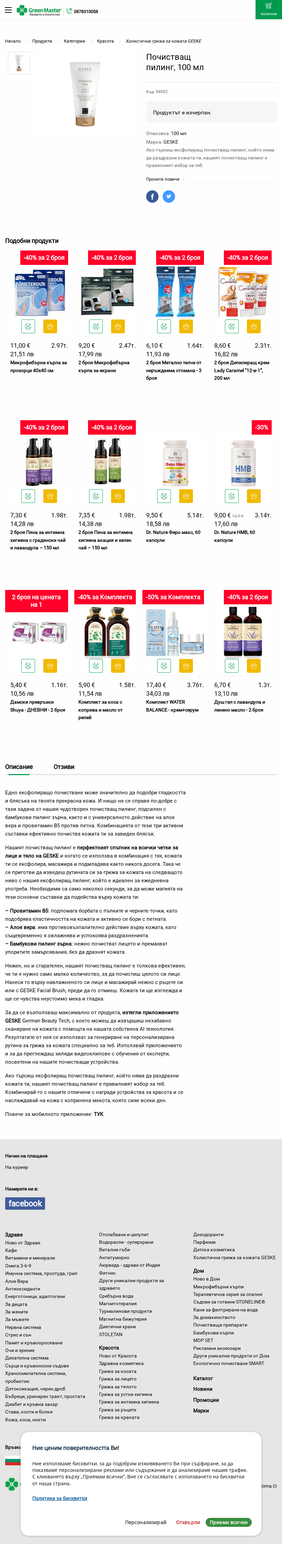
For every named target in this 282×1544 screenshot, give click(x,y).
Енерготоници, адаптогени (35, 1296)
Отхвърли (188, 1522)
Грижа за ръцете (117, 1409)
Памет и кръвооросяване (34, 1342)
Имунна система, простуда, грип (41, 1273)
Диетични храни (117, 1326)
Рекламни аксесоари (217, 1348)
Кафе (11, 1250)
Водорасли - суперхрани (126, 1242)
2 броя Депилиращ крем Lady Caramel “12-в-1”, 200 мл (241, 370)
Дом (198, 1271)
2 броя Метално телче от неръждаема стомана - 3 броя (174, 370)
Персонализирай (145, 1522)
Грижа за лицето (118, 1378)
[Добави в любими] (28, 326)
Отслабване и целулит (124, 1234)
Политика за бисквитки (59, 1498)
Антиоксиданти (22, 1288)
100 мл (178, 133)
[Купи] (50, 326)
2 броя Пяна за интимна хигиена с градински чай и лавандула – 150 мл (38, 539)
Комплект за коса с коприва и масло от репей (100, 709)
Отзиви (64, 766)
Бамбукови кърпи (213, 1332)
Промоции (206, 1400)
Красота (109, 1348)
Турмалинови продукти (125, 1311)
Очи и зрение (19, 1350)
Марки (201, 1411)
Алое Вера (16, 1281)
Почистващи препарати (220, 1325)
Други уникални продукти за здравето (131, 1284)
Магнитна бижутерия (123, 1319)
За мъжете (17, 1319)
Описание (19, 766)
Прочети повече (163, 179)
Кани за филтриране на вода (225, 1309)
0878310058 (86, 11)
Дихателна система (27, 1358)
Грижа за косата (118, 1371)
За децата (16, 1304)
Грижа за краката (119, 1417)
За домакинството (214, 1317)
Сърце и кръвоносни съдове (37, 1365)
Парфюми (204, 1242)
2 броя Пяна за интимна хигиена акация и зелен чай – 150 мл (105, 539)
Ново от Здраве (22, 1242)
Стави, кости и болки (29, 1411)
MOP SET (203, 1340)
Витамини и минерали (30, 1258)
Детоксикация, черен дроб (35, 1388)
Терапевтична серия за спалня (227, 1294)
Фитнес (107, 1273)
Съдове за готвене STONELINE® (229, 1302)
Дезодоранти (208, 1234)
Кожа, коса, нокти (25, 1419)
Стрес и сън (18, 1335)
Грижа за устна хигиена (125, 1394)
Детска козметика (214, 1249)
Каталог (203, 1378)
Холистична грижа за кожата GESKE (234, 1257)
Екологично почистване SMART (228, 1363)
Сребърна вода (116, 1296)
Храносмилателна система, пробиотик (35, 1377)
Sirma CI (268, 1486)
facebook (25, 1203)
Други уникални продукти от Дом (231, 1355)
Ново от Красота (118, 1355)
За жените (16, 1311)
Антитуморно (114, 1257)
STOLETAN (110, 1334)
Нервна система (23, 1327)
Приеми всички (229, 1522)
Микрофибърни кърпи (218, 1286)
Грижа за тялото (118, 1386)
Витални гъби (114, 1249)
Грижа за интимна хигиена (129, 1402)
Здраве (14, 1235)
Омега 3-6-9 (18, 1265)
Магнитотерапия (118, 1303)
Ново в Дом (206, 1279)
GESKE (170, 142)
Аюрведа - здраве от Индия (129, 1265)
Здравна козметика (121, 1363)
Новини (203, 1389)
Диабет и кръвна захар (31, 1404)
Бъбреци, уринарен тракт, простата (45, 1396)
